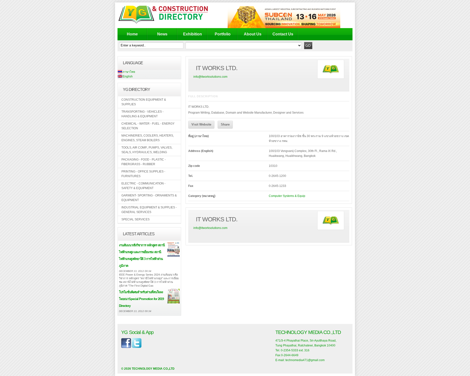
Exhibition (192, 34)
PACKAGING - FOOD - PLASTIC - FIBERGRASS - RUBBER (143, 162)
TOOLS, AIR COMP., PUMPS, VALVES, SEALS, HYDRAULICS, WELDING (146, 150)
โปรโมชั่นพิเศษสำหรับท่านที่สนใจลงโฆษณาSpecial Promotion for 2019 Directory (141, 299)
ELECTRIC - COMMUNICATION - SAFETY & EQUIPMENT (143, 186)
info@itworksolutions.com (210, 76)
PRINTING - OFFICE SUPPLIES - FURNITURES (143, 174)
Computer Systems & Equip (287, 196)
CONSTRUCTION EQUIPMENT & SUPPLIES (143, 102)
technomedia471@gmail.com (305, 360)
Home (132, 34)
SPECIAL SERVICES (135, 219)
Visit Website (201, 124)
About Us (252, 34)
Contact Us (282, 34)
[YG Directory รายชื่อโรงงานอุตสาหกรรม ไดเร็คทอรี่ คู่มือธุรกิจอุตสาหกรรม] (167, 23)
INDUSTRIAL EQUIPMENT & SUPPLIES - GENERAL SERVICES (149, 210)
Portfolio (223, 34)
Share (225, 124)
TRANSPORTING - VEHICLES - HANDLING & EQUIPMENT (142, 114)
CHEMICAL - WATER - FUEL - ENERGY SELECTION (148, 126)
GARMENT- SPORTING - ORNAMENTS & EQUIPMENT (149, 198)
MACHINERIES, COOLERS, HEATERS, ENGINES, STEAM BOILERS (147, 138)
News (162, 34)
